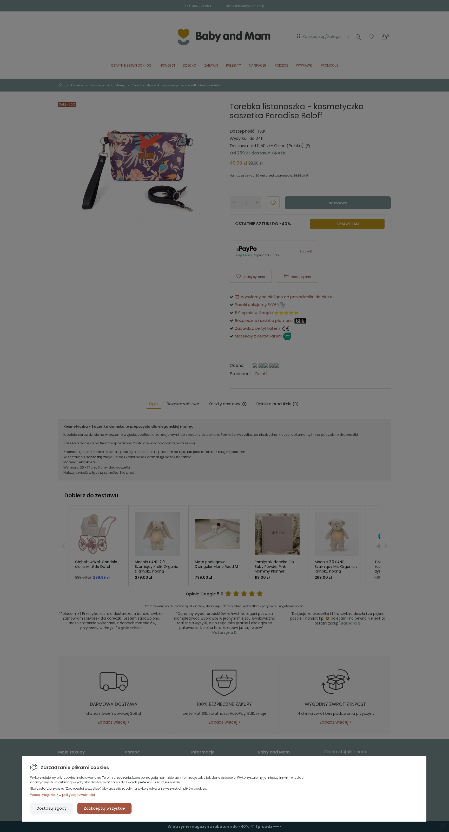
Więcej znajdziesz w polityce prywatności (62, 794)
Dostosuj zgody (52, 808)
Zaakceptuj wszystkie (104, 808)
